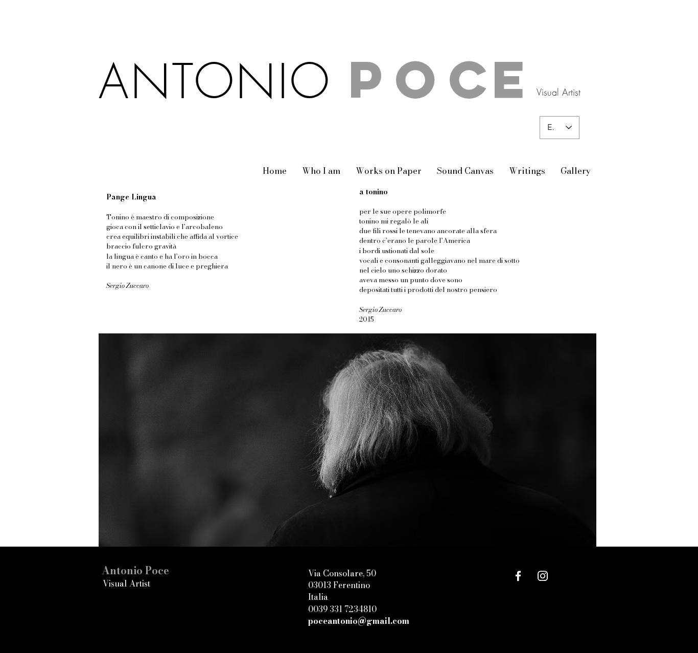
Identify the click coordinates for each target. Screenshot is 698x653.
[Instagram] (542, 575)
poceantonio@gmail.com (358, 621)
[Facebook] (518, 575)
